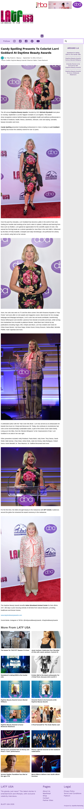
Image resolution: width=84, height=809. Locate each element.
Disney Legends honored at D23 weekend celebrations (46, 750)
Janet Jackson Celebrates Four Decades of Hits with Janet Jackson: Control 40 (45, 651)
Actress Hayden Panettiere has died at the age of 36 (14, 775)
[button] (42, 36)
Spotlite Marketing (77, 805)
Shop (45, 796)
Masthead (47, 793)
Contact (46, 798)
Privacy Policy (69, 791)
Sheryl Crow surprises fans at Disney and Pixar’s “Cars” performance (15, 750)
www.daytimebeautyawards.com (11, 615)
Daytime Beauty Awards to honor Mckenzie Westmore (12, 725)
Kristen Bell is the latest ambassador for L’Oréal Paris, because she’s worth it (45, 676)
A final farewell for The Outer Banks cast (46, 725)
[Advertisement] (59, 21)
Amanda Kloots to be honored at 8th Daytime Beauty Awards (44, 700)
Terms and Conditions (72, 793)
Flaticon (67, 796)
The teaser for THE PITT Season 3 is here (15, 650)
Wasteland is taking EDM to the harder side (14, 676)
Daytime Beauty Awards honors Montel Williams (14, 700)
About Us (46, 791)
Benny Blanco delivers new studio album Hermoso (46, 775)
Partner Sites (48, 800)
